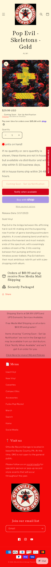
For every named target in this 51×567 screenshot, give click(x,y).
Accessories (12, 397)
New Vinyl (10, 378)
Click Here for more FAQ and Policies (25, 355)
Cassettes (11, 384)
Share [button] (8, 294)
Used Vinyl (11, 372)
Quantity (6, 129)
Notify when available (25, 192)
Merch (9, 410)
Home (8, 423)
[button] (3, 14)
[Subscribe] (42, 528)
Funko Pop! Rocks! (15, 404)
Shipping (5, 116)
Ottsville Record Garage (21, 562)
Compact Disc (13, 391)
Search (9, 417)
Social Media (12, 429)
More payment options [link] (25, 206)
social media (33, 464)
